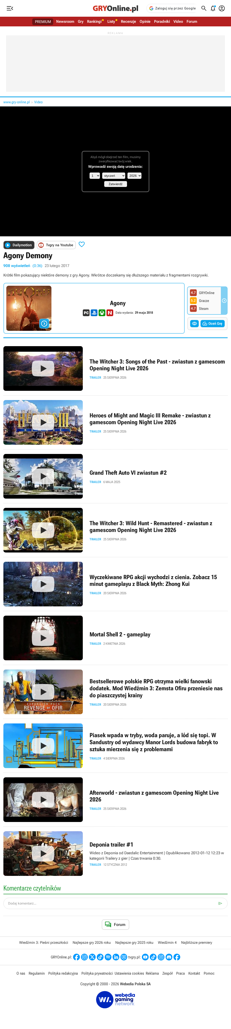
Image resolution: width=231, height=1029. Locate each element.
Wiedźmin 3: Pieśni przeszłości (43, 942)
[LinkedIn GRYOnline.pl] (116, 957)
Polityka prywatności (97, 973)
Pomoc (209, 973)
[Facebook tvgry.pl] (176, 957)
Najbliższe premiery (196, 942)
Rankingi (94, 21)
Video (178, 21)
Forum (192, 21)
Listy (111, 21)
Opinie (145, 21)
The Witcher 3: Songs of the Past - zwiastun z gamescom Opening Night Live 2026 (115, 368)
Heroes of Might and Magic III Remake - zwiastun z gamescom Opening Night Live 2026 (115, 422)
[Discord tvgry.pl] (169, 957)
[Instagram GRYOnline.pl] (84, 957)
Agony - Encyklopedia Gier (94, 308)
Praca (180, 973)
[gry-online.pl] (115, 8)
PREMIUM (43, 21)
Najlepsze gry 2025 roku (134, 942)
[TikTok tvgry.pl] (153, 957)
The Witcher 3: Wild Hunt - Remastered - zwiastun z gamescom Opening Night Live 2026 (115, 530)
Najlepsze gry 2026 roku (92, 942)
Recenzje (128, 21)
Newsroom (65, 21)
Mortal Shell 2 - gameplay (115, 638)
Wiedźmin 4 (167, 942)
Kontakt (194, 973)
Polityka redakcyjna (63, 973)
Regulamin (37, 973)
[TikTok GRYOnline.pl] (100, 957)
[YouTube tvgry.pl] (145, 957)
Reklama (152, 973)
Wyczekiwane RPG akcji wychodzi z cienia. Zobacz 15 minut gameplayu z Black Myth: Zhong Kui (115, 584)
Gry (80, 21)
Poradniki (162, 21)
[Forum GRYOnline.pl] (123, 957)
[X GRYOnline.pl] (92, 957)
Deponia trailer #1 (115, 853)
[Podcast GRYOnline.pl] (108, 957)
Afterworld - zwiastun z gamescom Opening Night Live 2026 (115, 799)
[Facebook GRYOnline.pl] (76, 957)
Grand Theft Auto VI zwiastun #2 (115, 476)
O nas (20, 973)
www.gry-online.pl (16, 102)
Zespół (167, 973)
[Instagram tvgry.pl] (161, 957)
